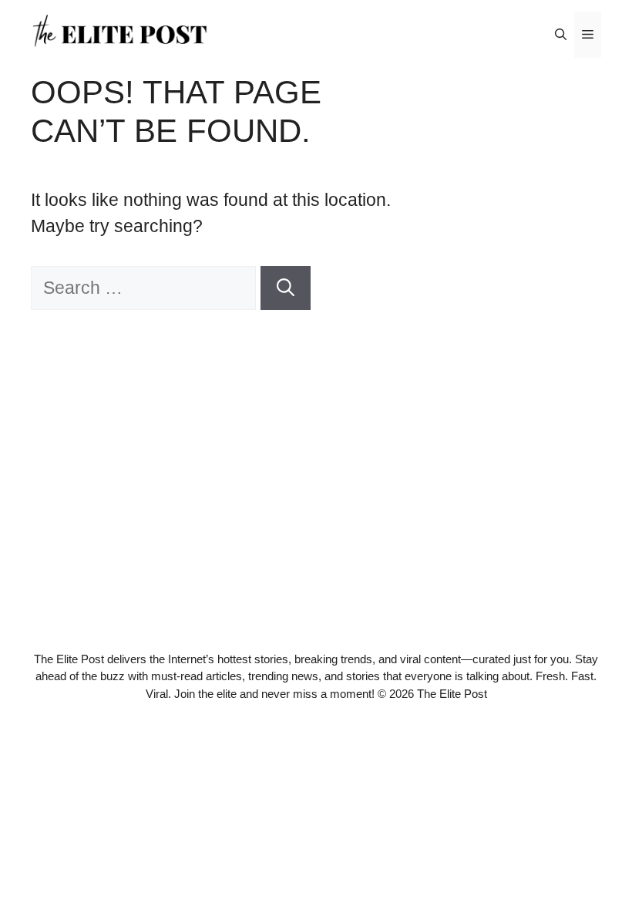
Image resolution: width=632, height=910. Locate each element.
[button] (560, 35)
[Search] (286, 288)
